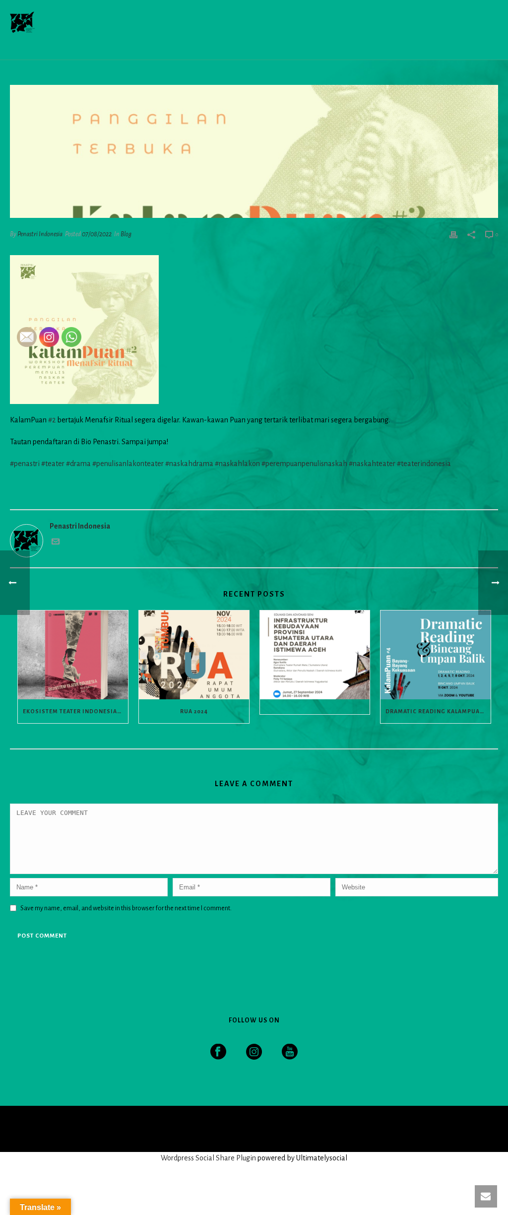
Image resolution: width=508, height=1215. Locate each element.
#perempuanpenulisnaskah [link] (304, 464)
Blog (126, 234)
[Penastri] (22, 1128)
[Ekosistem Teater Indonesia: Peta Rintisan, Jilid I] (73, 654)
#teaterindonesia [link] (424, 464)
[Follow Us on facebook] (218, 1052)
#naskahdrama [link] (189, 464)
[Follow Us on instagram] (254, 1052)
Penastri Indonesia (40, 234)
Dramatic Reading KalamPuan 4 (437, 711)
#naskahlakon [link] (237, 464)
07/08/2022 (97, 234)
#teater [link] (52, 464)
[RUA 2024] (194, 654)
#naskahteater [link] (372, 464)
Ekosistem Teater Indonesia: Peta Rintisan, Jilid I (75, 711)
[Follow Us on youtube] (290, 1052)
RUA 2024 (194, 711)
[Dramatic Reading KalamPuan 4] (436, 654)
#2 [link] (52, 420)
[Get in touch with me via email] (56, 543)
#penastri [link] (25, 464)
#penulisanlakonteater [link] (128, 464)
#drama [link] (78, 464)
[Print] (453, 234)
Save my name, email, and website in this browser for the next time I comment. (126, 908)
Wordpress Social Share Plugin (209, 1158)
